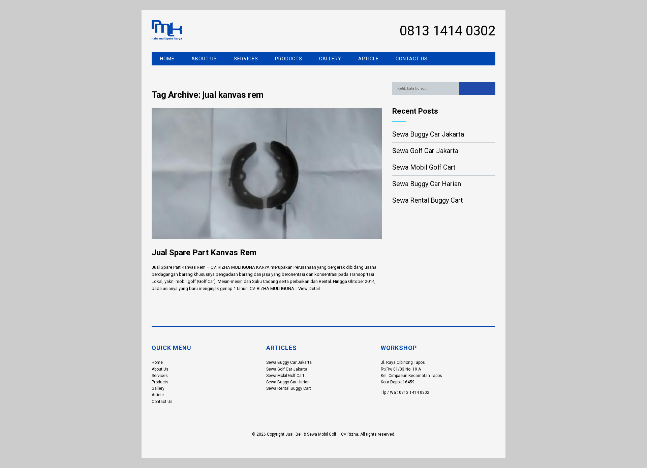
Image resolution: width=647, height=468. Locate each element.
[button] (477, 88)
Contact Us (412, 58)
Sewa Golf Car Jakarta (425, 151)
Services (246, 58)
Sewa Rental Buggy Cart (427, 200)
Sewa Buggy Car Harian (426, 184)
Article (368, 58)
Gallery (330, 58)
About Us (204, 58)
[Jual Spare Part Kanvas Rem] (267, 243)
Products (288, 58)
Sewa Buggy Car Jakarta (428, 134)
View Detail (309, 288)
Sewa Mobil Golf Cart (424, 167)
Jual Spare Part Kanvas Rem (204, 252)
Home (167, 58)
